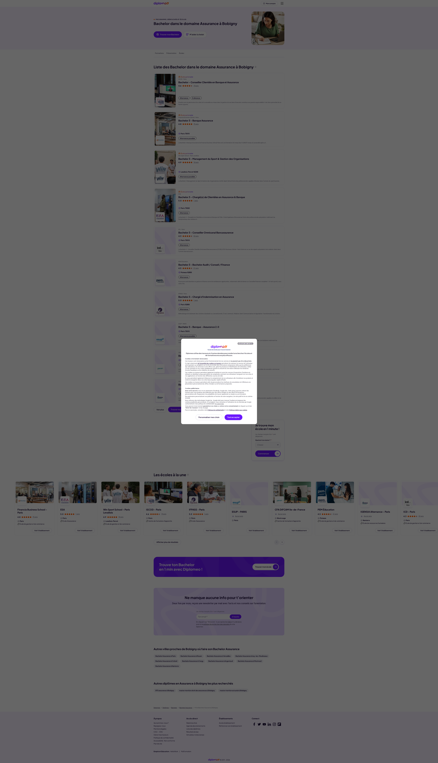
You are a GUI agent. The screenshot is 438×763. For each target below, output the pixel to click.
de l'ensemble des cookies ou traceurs (209, 363)
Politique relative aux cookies (238, 410)
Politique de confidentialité (216, 410)
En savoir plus (219, 404)
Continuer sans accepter (245, 343)
